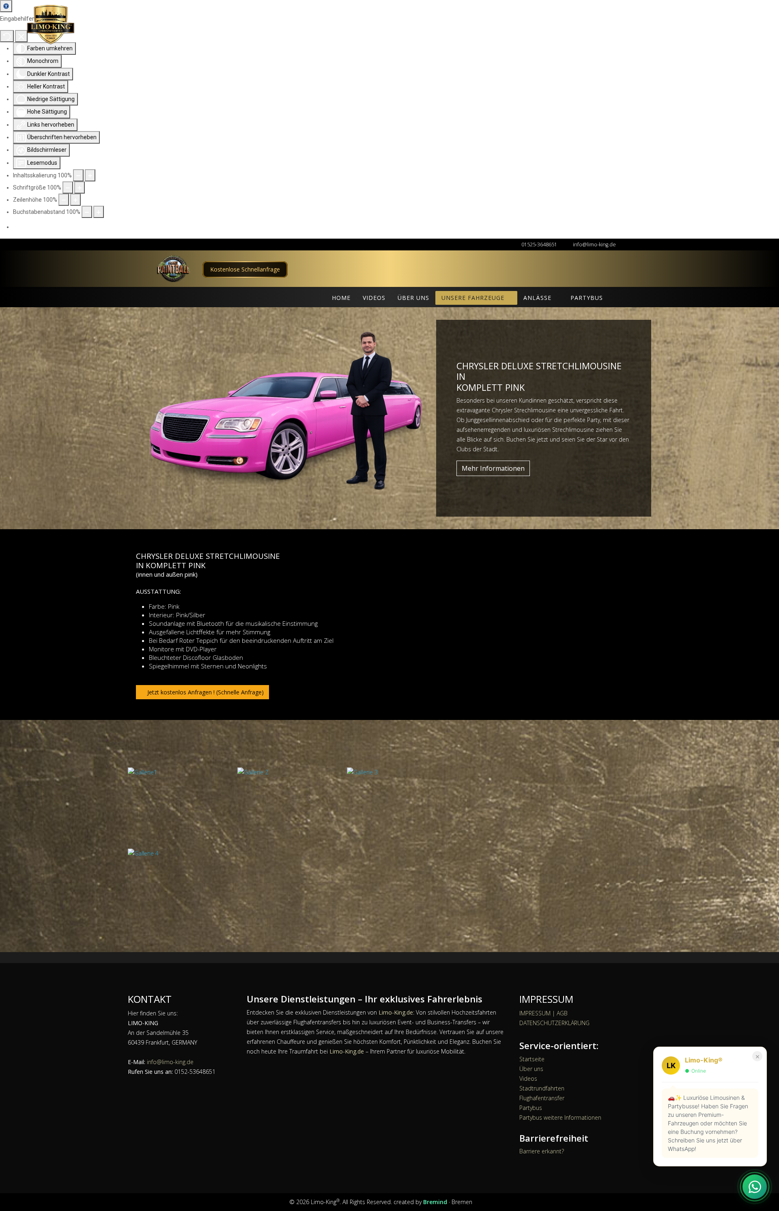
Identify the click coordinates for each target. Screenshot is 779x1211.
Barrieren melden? (396, 227)
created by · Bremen (434, 1202)
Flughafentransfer (541, 1098)
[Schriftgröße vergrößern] (79, 187)
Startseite (531, 1059)
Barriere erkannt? (541, 1151)
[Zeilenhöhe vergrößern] (75, 200)
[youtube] (477, 1202)
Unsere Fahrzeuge (472, 298)
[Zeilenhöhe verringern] (63, 200)
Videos (374, 298)
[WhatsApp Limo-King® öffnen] (754, 1186)
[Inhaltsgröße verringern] (78, 175)
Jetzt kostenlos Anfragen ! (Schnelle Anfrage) (205, 692)
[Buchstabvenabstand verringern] (87, 212)
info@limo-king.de (594, 244)
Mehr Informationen (493, 468)
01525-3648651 (539, 244)
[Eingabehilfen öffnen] (6, 6)
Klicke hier (245, 269)
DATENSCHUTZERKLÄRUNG (554, 1023)
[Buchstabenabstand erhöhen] (98, 212)
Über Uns (413, 298)
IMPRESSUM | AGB (543, 1013)
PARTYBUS (586, 298)
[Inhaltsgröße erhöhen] (90, 175)
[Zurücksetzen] (7, 36)
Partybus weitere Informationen (560, 1117)
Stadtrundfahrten (541, 1088)
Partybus (530, 1108)
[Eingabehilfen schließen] (21, 36)
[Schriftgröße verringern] (67, 187)
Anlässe (537, 298)
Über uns (531, 1069)
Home (341, 298)
